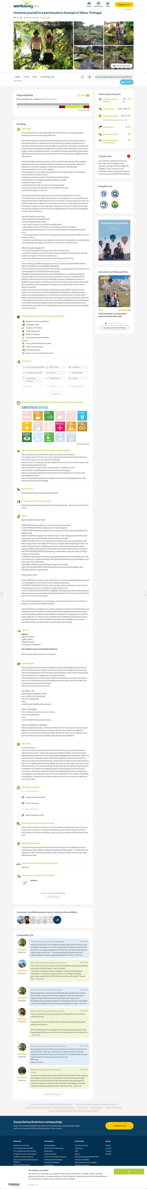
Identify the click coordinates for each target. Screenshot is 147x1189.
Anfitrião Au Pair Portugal (113, 1108)
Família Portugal (83, 1108)
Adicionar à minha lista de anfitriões (114, 77)
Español (108, 1154)
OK (129, 1171)
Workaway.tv (48, 1151)
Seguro (77, 1154)
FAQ (76, 1151)
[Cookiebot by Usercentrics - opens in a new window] (14, 1184)
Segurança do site (53, 896)
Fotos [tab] (26, 77)
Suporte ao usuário (81, 1145)
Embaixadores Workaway (53, 1159)
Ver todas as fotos (122, 66)
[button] (105, 323)
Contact (127, 82)
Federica (61, 941)
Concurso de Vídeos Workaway (55, 1157)
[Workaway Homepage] (26, 4)
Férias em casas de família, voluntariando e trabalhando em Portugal (51, 1104)
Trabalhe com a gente (82, 1165)
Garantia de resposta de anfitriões (87, 1157)
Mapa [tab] (34, 77)
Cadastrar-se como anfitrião (23, 1157)
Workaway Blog (49, 1145)
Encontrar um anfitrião (21, 1145)
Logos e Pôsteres (50, 1154)
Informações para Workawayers (24, 1151)
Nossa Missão (49, 1165)
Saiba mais (114, 228)
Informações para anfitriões (23, 1148)
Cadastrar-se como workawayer (24, 1154)
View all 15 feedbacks (53, 1094)
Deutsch (108, 1148)
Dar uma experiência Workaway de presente (25, 1161)
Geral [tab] (17, 77)
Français (108, 1151)
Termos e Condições (82, 1159)
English (108, 1145)
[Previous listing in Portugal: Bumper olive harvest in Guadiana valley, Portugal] (2, 594)
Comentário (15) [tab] (47, 77)
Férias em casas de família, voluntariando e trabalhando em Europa (96, 1104)
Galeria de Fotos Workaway (53, 1148)
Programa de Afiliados (52, 1162)
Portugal (19, 17)
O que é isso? (84, 444)
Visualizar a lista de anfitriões (114, 328)
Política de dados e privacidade (86, 1162)
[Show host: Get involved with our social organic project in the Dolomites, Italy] (114, 291)
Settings (31, 1185)
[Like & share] (89, 77)
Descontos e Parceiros (21, 1165)
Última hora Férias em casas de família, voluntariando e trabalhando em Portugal (73, 1111)
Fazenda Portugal (96, 1108)
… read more (78, 955)
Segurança (79, 1148)
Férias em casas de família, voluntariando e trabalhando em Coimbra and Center (50, 1108)
